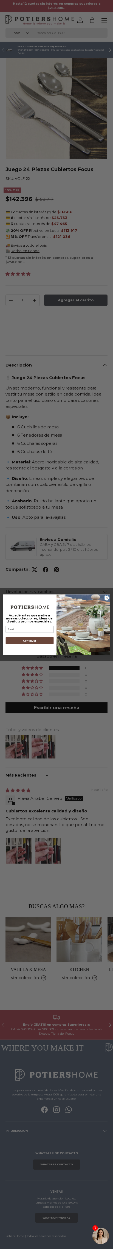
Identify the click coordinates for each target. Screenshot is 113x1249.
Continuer (29, 640)
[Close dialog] (106, 597)
